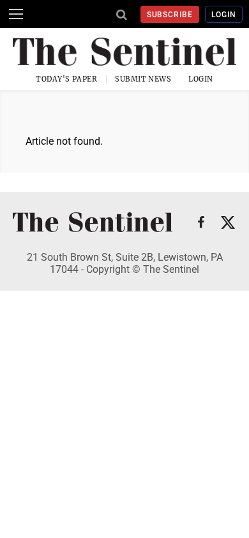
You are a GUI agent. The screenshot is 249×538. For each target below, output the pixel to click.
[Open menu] (16, 14)
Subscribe (170, 14)
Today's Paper (66, 79)
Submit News (143, 79)
